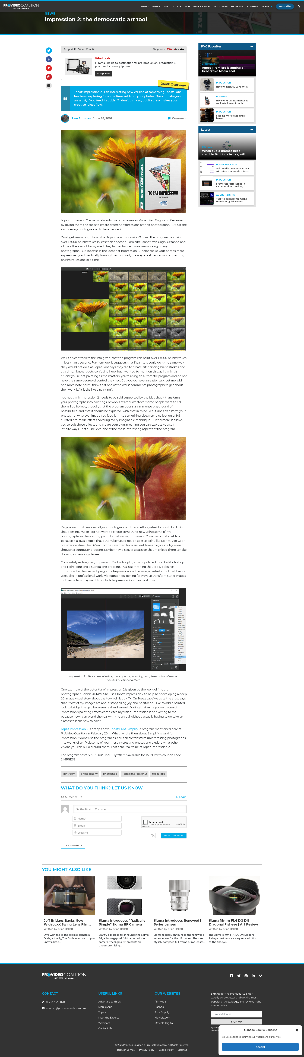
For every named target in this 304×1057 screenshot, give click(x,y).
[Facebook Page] (231, 976)
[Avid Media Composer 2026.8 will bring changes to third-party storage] (207, 168)
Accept (260, 1047)
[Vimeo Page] (260, 976)
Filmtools (160, 1001)
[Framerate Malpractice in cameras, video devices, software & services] (207, 183)
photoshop (110, 773)
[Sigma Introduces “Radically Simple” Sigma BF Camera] (124, 895)
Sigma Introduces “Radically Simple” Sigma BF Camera (122, 922)
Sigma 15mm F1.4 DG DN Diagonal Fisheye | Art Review (233, 922)
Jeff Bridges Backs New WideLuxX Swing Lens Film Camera (66, 924)
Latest (144, 6)
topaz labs (158, 773)
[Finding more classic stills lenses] (207, 115)
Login (182, 797)
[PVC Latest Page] (252, 129)
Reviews (237, 6)
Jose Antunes (81, 118)
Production (172, 6)
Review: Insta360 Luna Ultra (232, 86)
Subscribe (284, 6)
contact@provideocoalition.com (66, 1008)
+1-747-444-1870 (55, 1002)
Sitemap (182, 1050)
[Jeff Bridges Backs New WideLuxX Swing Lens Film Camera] (69, 895)
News (156, 6)
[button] (297, 1030)
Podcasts (221, 6)
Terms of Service (126, 1050)
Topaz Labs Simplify (124, 729)
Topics (102, 1012)
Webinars (104, 1023)
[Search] (299, 6)
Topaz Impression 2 (74, 729)
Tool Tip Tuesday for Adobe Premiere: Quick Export (231, 200)
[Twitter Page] (239, 976)
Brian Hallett (65, 929)
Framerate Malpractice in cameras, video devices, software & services (230, 186)
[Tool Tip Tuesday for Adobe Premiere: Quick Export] (207, 198)
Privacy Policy (146, 1050)
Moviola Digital (164, 1023)
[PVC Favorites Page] (252, 46)
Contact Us (105, 1028)
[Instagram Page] (246, 976)
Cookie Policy (166, 1050)
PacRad (159, 1006)
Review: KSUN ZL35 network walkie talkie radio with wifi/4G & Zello (232, 103)
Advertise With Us (109, 1001)
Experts (252, 6)
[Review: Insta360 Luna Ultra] (207, 84)
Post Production (197, 6)
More (265, 6)
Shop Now (103, 73)
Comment (179, 118)
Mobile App (105, 1006)
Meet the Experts (108, 1017)
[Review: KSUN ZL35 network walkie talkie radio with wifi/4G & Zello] (207, 100)
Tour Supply (162, 1012)
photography (89, 773)
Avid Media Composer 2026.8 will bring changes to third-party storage (232, 171)
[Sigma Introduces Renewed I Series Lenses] (179, 895)
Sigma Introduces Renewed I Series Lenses (177, 922)
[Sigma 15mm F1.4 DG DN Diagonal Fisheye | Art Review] (234, 895)
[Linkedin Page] (253, 976)
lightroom (69, 773)
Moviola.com (162, 1017)
